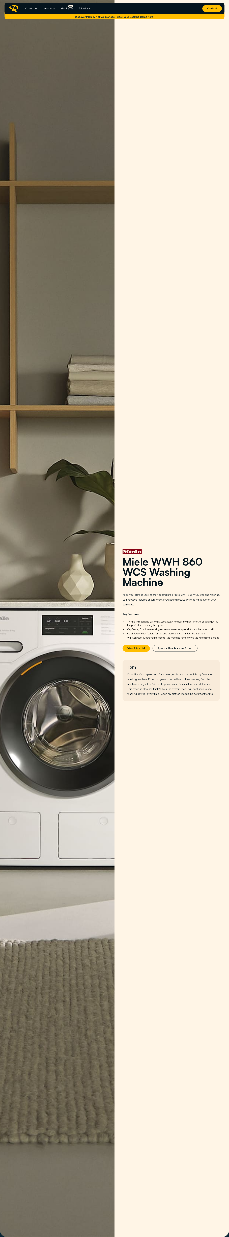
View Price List (136, 648)
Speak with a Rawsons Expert (175, 648)
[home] (12, 8)
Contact (212, 8)
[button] (31, 8)
